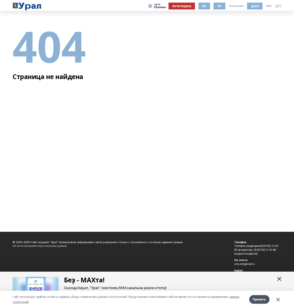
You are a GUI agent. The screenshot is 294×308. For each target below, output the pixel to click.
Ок (219, 6)
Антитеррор (181, 6)
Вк (204, 6)
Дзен (255, 6)
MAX (269, 6)
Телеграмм (236, 6)
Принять (259, 299)
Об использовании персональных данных (39, 245)
